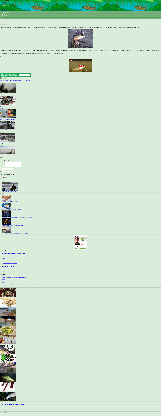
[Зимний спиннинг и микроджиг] (7, 142)
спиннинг (5, 78)
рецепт (25, 286)
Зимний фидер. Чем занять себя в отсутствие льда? (9, 191)
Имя (1, 168)
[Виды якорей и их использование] (7, 391)
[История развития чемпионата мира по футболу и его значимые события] (6, 224)
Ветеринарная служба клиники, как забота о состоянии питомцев (11, 201)
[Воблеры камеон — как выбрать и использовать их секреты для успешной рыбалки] (8, 325)
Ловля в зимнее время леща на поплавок (7, 119)
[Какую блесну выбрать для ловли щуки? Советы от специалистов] (8, 400)
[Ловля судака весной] (8, 381)
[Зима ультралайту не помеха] (8, 92)
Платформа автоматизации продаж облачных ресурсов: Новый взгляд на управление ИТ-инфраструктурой (17, 217)
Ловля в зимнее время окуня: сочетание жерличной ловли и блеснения (13, 106)
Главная (1, 19)
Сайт (0, 171)
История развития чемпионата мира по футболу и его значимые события (12, 225)
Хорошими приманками (25, 50)
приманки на (61, 54)
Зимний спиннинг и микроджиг (6, 143)
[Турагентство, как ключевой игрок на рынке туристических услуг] (6, 208)
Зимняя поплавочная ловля (5, 155)
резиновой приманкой (107, 50)
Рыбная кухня (4, 15)
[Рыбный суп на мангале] (8, 297)
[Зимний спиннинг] (7, 129)
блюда (2, 286)
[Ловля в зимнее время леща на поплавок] (8, 117)
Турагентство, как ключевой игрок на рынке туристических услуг (11, 209)
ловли (10, 286)
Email (1, 169)
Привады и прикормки (6, 12)
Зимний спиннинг (3, 131)
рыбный (43, 286)
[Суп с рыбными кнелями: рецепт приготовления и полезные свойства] (8, 334)
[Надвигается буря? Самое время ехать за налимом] (8, 372)
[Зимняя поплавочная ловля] (7, 154)
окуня (2, 78)
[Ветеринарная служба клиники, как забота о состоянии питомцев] (6, 200)
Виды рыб (3, 14)
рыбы (46, 286)
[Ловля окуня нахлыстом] (7, 353)
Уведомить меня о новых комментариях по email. (8, 174)
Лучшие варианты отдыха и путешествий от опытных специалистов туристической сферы (15, 233)
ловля (1, 78)
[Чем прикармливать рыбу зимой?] (8, 344)
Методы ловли (4, 19)
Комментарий (2, 166)
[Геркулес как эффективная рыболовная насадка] (8, 306)
